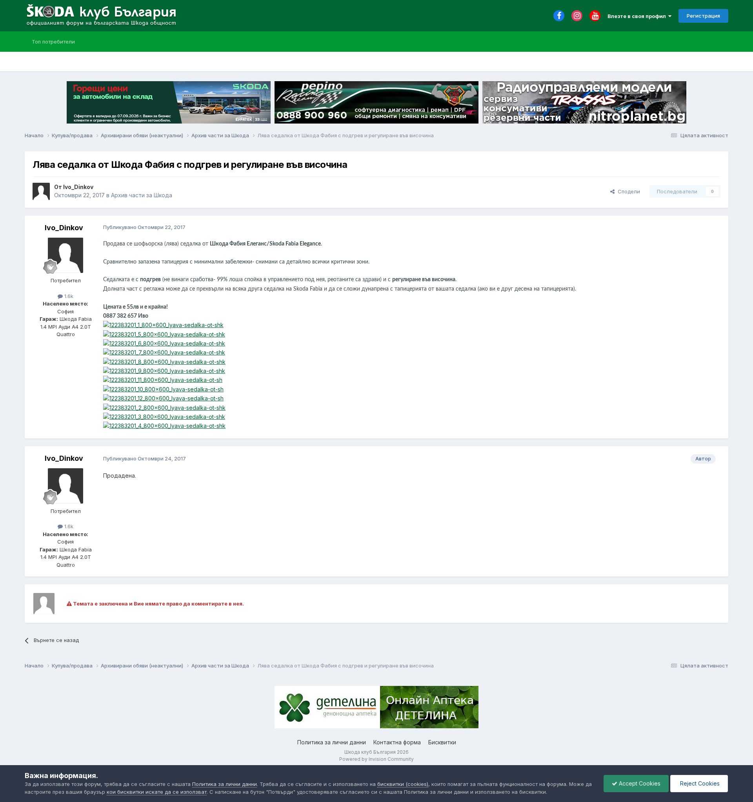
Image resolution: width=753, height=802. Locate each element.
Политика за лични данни (331, 742)
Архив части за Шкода (141, 195)
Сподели (627, 191)
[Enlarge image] (163, 324)
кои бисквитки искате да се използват (157, 792)
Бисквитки (442, 742)
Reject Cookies (699, 783)
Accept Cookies (638, 783)
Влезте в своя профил (637, 16)
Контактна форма (397, 742)
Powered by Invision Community (376, 759)
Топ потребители (53, 41)
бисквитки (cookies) (402, 784)
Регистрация (703, 16)
